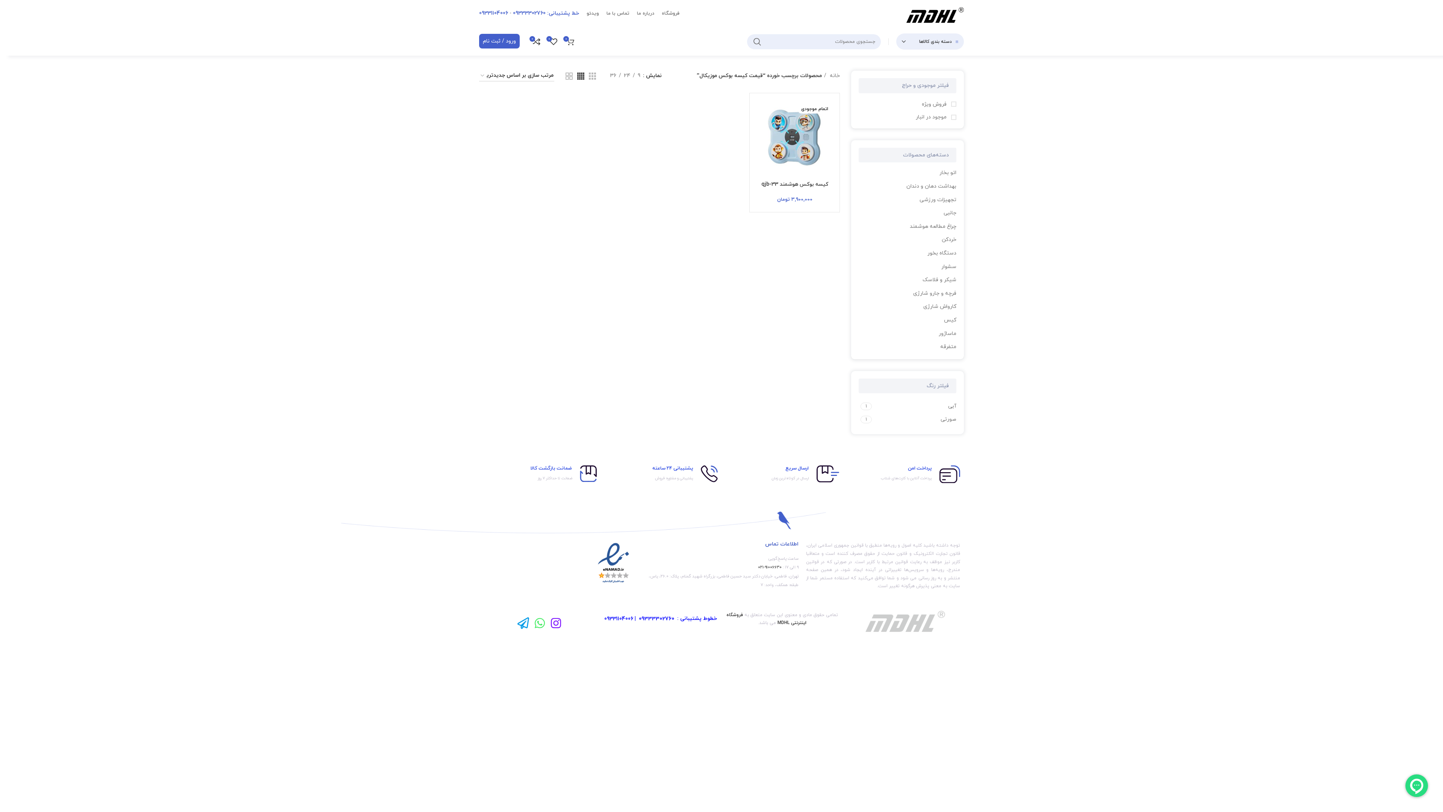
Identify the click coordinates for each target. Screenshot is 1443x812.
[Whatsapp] (540, 623)
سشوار (948, 266)
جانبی (950, 213)
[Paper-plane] (523, 623)
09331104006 (618, 619)
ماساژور (947, 333)
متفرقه (948, 346)
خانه (834, 75)
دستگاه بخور (941, 253)
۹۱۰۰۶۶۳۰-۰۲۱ (770, 567)
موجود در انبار (932, 117)
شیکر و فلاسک (939, 279)
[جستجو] (757, 41)
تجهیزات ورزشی (938, 199)
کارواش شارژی (939, 306)
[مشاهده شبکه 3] (592, 76)
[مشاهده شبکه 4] (580, 76)
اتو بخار (947, 172)
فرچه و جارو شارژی (934, 293)
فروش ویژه (935, 104)
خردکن (949, 239)
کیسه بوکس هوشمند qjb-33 (794, 184)
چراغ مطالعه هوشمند (933, 226)
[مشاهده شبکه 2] (569, 76)
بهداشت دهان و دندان (931, 186)
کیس (950, 320)
